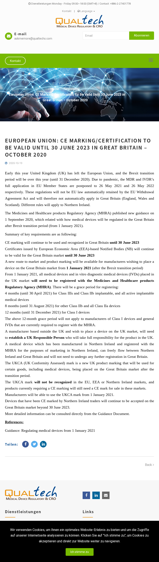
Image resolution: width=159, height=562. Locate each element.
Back (149, 465)
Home (54, 89)
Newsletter (72, 89)
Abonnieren (141, 35)
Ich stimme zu (79, 552)
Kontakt (66, 11)
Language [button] (86, 11)
